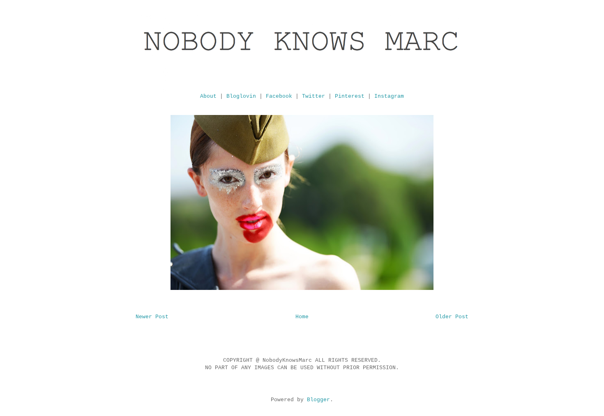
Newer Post (152, 317)
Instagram (389, 96)
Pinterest (349, 96)
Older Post (452, 317)
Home (302, 317)
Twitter (313, 96)
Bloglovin (241, 96)
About (208, 96)
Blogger (318, 400)
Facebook (279, 96)
